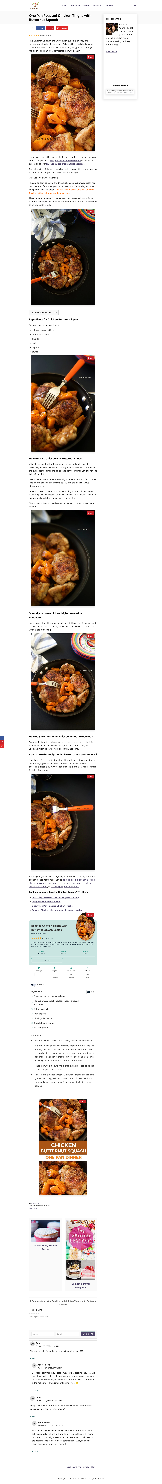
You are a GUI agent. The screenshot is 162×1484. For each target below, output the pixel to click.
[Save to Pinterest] (2, 742)
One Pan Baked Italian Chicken (70, 189)
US (88, 992)
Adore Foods (35, 1203)
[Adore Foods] (35, 5)
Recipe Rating (35, 1310)
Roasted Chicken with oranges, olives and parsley (57, 910)
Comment (88, 1334)
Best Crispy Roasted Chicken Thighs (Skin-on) (55, 897)
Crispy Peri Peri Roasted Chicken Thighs (52, 906)
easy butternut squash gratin (51, 883)
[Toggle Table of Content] (54, 312)
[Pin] (90, 57)
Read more (111, 51)
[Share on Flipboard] (2, 746)
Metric (92, 992)
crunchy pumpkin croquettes (65, 886)
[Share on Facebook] (2, 738)
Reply (34, 1359)
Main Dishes (33, 1208)
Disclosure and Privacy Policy (81, 1467)
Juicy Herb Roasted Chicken (46, 901)
